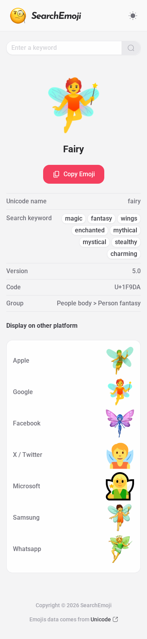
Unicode (101, 619)
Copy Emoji (79, 174)
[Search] (131, 48)
